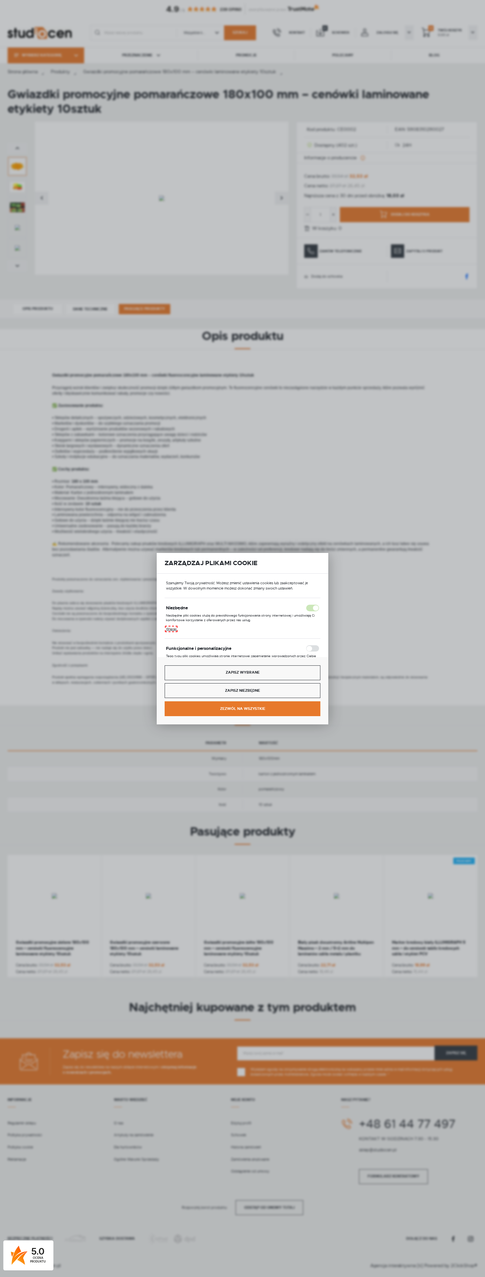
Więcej (171, 629)
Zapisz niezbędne (242, 690)
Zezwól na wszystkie (242, 708)
